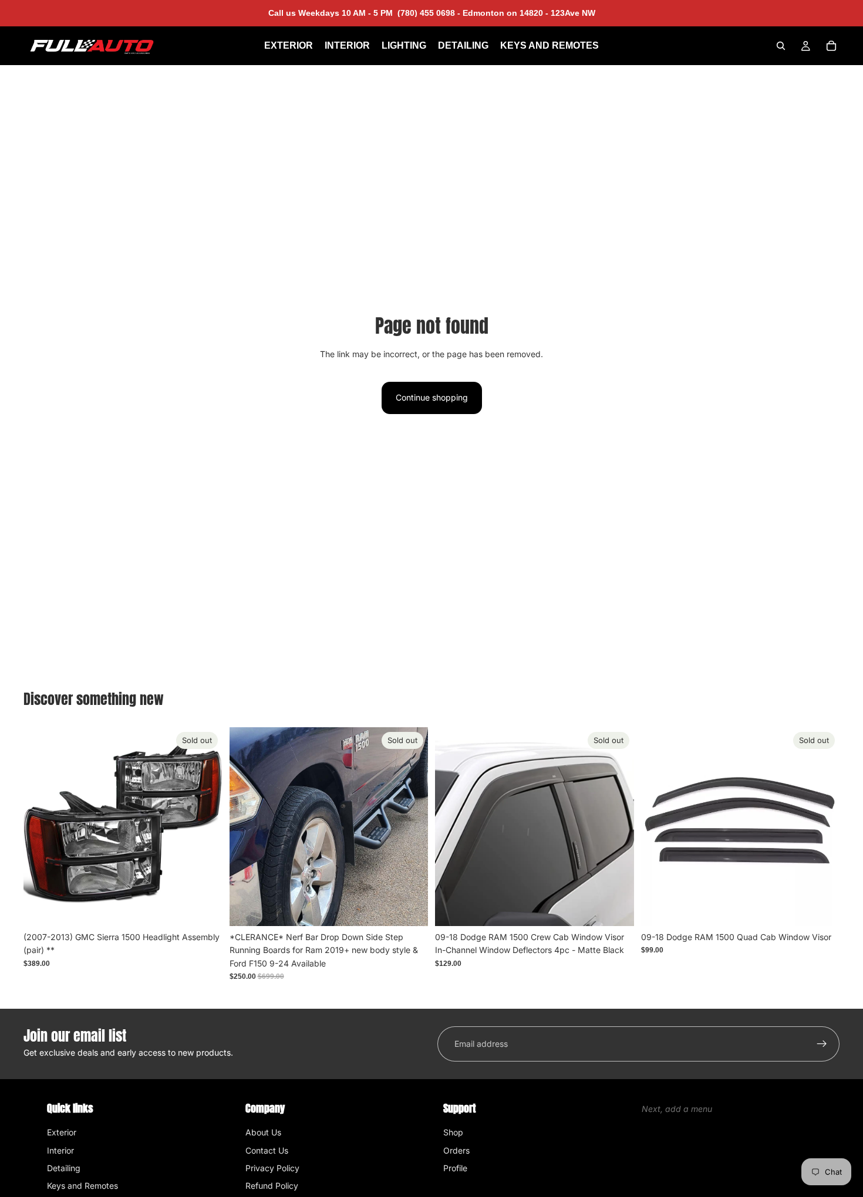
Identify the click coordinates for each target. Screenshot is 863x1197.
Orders (456, 1150)
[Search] (781, 46)
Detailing (63, 1168)
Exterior (61, 1132)
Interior (60, 1150)
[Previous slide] (247, 826)
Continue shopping (432, 397)
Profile (455, 1168)
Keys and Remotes (82, 1186)
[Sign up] (822, 1044)
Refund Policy (271, 1186)
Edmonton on (527, 13)
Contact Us (266, 1150)
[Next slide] (410, 826)
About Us (263, 1132)
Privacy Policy (272, 1168)
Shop (453, 1132)
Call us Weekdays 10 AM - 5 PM (364, 13)
